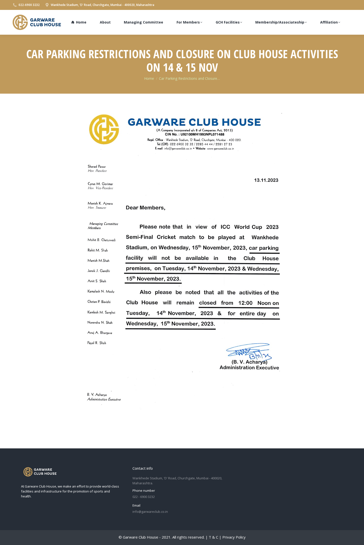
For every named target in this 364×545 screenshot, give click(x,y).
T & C (213, 537)
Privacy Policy (234, 537)
